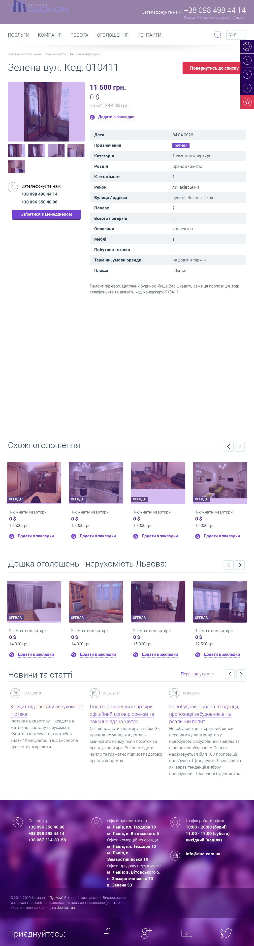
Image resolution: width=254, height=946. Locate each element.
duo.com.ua (66, 907)
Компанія (50, 35)
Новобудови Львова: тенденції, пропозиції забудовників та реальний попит (204, 714)
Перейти (127, 366)
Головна (14, 54)
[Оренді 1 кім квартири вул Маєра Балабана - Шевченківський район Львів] (158, 475)
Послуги (18, 35)
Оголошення (113, 35)
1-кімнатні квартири (84, 54)
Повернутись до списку (214, 68)
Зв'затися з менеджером (46, 214)
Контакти (149, 35)
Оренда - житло (55, 54)
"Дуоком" (55, 897)
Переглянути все (197, 674)
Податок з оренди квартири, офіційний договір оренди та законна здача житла (122, 714)
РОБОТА (79, 35)
